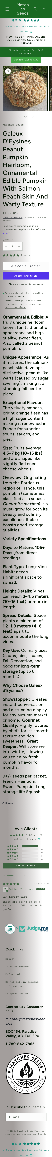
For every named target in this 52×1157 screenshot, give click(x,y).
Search (10, 959)
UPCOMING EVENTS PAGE (26, 60)
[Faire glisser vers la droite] (33, 117)
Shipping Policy (17, 993)
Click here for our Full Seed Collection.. (26, 51)
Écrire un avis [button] (26, 865)
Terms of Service (17, 966)
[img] (11, 884)
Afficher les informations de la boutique (23, 305)
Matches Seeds (25, 1131)
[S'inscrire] (42, 1117)
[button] (7, 9)
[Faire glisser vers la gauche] (19, 117)
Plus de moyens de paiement (26, 284)
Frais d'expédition (12, 217)
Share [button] (9, 803)
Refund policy (15, 974)
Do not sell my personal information (23, 984)
